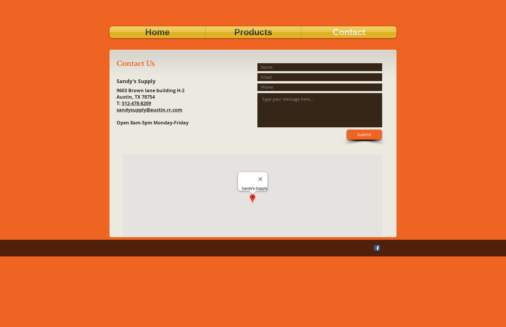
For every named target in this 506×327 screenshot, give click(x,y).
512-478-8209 (136, 103)
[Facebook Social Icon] (377, 248)
